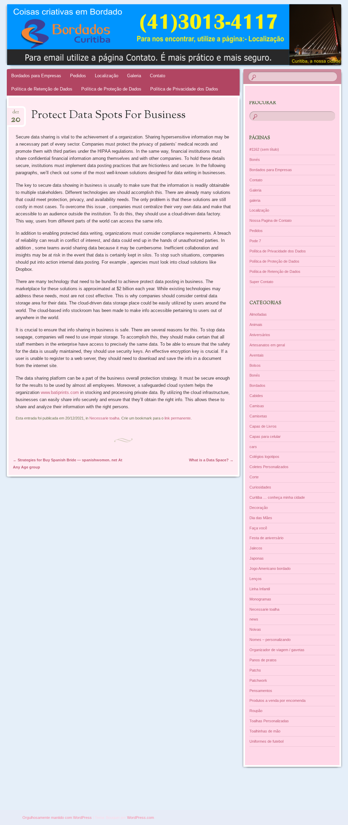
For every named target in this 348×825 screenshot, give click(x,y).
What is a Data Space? (211, 460)
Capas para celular (265, 436)
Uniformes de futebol (266, 741)
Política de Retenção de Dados (41, 89)
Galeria (134, 75)
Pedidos (78, 75)
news (253, 619)
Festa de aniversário (266, 538)
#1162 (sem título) (264, 149)
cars (253, 447)
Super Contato (261, 282)
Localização (106, 75)
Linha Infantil (259, 589)
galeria (254, 200)
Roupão (255, 711)
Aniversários (259, 335)
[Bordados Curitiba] (146, 34)
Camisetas (258, 416)
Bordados (257, 385)
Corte (254, 477)
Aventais (256, 355)
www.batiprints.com (60, 392)
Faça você (258, 528)
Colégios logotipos (264, 457)
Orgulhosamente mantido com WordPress (57, 817)
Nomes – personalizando (270, 640)
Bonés (254, 160)
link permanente (177, 418)
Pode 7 (255, 241)
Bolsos (255, 365)
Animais (255, 325)
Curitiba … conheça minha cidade (277, 497)
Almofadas (258, 314)
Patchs (255, 670)
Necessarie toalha (104, 418)
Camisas (256, 406)
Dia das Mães (260, 518)
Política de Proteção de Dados (111, 89)
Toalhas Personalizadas (269, 721)
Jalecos (255, 548)
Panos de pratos (263, 660)
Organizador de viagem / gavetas (276, 650)
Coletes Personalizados (269, 467)
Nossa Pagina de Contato (270, 220)
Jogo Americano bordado (270, 568)
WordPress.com (140, 817)
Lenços (255, 579)
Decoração (258, 508)
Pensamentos (260, 691)
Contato (157, 75)
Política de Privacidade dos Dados (184, 89)
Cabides (256, 396)
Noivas (255, 629)
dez (15, 114)
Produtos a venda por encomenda (277, 700)
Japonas (256, 558)
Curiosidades (260, 487)
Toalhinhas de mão (264, 731)
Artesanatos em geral (267, 345)
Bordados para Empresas (36, 75)
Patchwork (258, 680)
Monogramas (260, 599)
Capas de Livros (263, 426)
